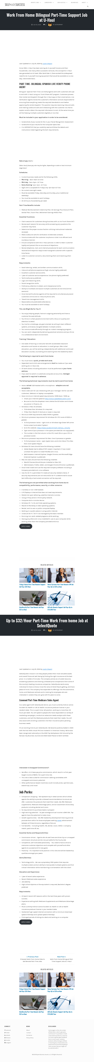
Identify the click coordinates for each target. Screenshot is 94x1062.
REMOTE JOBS (35, 2)
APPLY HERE (25, 526)
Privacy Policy (29, 1037)
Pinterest (7, 1037)
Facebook (8, 1030)
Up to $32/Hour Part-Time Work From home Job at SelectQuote (47, 623)
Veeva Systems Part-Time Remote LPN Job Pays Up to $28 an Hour (60, 585)
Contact (28, 1032)
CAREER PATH (48, 2)
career (59, 820)
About (28, 1030)
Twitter (7, 1032)
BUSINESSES (74, 2)
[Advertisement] (47, 47)
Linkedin (7, 1035)
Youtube (7, 1040)
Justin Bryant (47, 63)
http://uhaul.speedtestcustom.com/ (58, 399)
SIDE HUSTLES (61, 2)
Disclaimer (29, 1035)
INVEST (84, 2)
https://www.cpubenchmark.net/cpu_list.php (53, 428)
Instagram (8, 1042)
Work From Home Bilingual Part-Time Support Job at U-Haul (47, 17)
